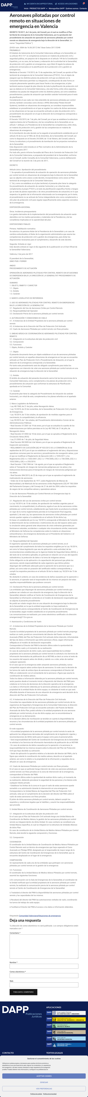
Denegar (44, 1082)
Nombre (13, 962)
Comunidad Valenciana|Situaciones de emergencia (40, 915)
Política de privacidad (49, 1094)
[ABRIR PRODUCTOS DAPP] (47, 8)
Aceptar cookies (44, 1076)
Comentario (15, 933)
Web (11, 981)
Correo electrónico (18, 971)
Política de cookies (36, 1094)
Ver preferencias (44, 1088)
